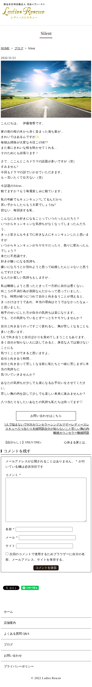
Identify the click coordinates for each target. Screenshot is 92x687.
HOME (5, 48)
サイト (10, 545)
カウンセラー (41, 424)
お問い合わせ (13, 655)
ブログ (18, 48)
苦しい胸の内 (80, 428)
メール (12, 537)
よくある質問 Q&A (16, 633)
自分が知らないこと (57, 428)
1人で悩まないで (15, 424)
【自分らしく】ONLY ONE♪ (23, 442)
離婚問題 (83, 432)
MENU (85, 13)
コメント (13, 475)
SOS (29, 424)
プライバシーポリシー (19, 666)
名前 (10, 529)
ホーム (8, 611)
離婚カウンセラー (65, 432)
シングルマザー (60, 424)
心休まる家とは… (76, 442)
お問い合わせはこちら (46, 415)
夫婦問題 (38, 428)
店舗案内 (10, 622)
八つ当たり (24, 428)
